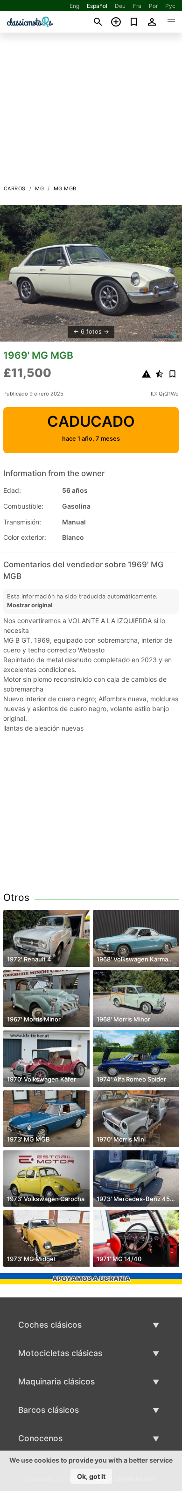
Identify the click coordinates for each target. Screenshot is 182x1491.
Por (153, 5)
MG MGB (65, 188)
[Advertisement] (91, 111)
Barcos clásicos (48, 1410)
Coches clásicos (50, 1325)
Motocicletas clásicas (60, 1353)
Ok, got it (91, 1476)
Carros (14, 188)
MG (39, 188)
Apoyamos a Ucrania (91, 1279)
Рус (170, 5)
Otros (16, 897)
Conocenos (40, 1438)
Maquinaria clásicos (56, 1381)
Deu (120, 5)
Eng (74, 5)
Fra (137, 5)
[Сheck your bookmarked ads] (134, 21)
